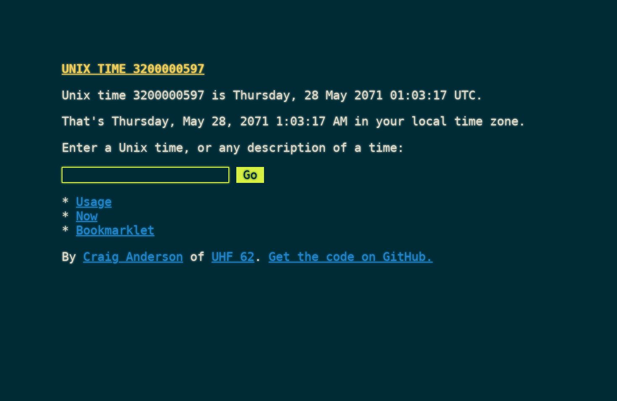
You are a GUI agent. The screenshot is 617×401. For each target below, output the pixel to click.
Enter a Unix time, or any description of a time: (233, 148)
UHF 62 (233, 257)
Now (86, 216)
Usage (94, 202)
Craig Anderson (133, 257)
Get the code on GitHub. (351, 257)
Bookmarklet (115, 230)
